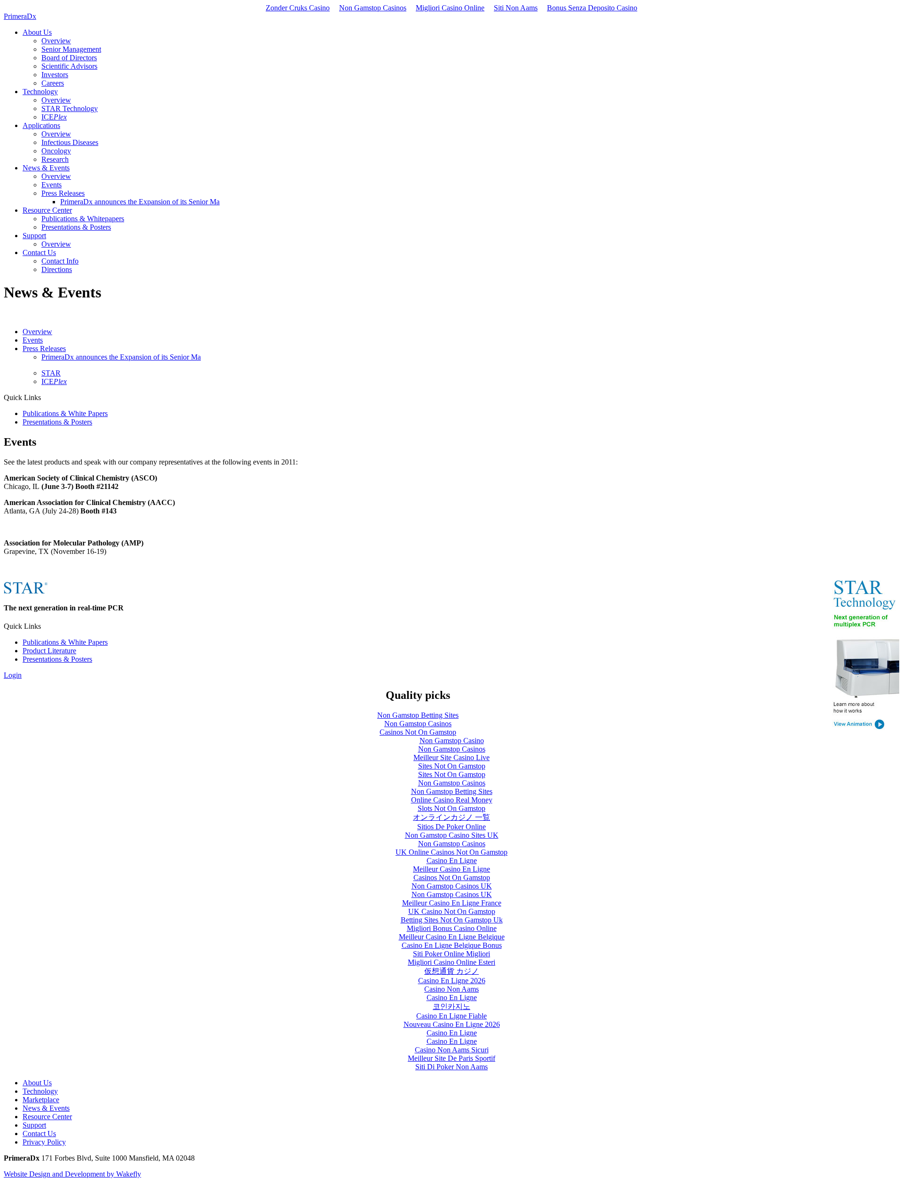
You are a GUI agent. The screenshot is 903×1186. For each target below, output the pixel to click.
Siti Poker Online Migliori (451, 954)
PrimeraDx (20, 16)
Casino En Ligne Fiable (451, 1016)
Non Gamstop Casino (452, 741)
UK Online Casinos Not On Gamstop (451, 852)
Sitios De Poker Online (451, 827)
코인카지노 (451, 1006)
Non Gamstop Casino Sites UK (452, 835)
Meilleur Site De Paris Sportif (451, 1058)
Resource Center (47, 1117)
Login (13, 675)
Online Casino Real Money (451, 800)
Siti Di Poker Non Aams (451, 1067)
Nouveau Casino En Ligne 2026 (452, 1024)
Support (34, 1125)
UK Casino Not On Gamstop (451, 911)
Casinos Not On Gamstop (418, 732)
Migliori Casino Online (450, 8)
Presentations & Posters (57, 422)
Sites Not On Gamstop (451, 766)
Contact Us (39, 1134)
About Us (37, 1083)
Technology (40, 1091)
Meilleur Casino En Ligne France (451, 903)
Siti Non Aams (516, 8)
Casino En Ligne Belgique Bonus (452, 945)
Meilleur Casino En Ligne (451, 869)
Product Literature (49, 651)
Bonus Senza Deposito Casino (592, 8)
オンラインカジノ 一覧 (451, 817)
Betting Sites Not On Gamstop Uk (452, 920)
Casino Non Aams (451, 989)
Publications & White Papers (65, 413)
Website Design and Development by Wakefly (72, 1174)
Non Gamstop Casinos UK (452, 886)
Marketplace (41, 1100)
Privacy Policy (44, 1142)
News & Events (46, 1108)
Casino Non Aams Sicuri (452, 1050)
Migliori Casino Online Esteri (451, 962)
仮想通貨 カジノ (451, 971)
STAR (51, 373)
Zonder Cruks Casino (298, 8)
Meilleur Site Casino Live (451, 757)
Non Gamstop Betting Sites (418, 715)
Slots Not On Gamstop (451, 808)
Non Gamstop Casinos (372, 8)
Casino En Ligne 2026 (451, 981)
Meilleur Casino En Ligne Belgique (452, 937)
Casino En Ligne (452, 861)
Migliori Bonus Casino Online (452, 928)
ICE (54, 381)
